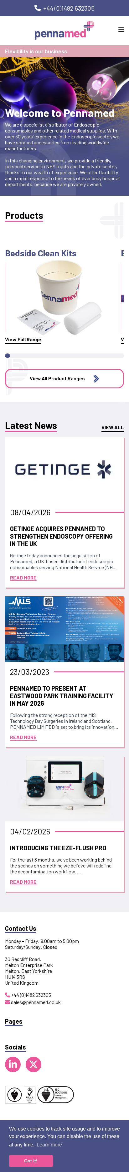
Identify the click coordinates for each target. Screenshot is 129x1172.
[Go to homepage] (64, 30)
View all (112, 427)
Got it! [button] (31, 1160)
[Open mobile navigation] (121, 30)
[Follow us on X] (33, 1064)
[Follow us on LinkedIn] (13, 1064)
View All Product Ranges (57, 378)
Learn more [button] (49, 1144)
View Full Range (23, 339)
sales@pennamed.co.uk (35, 1002)
